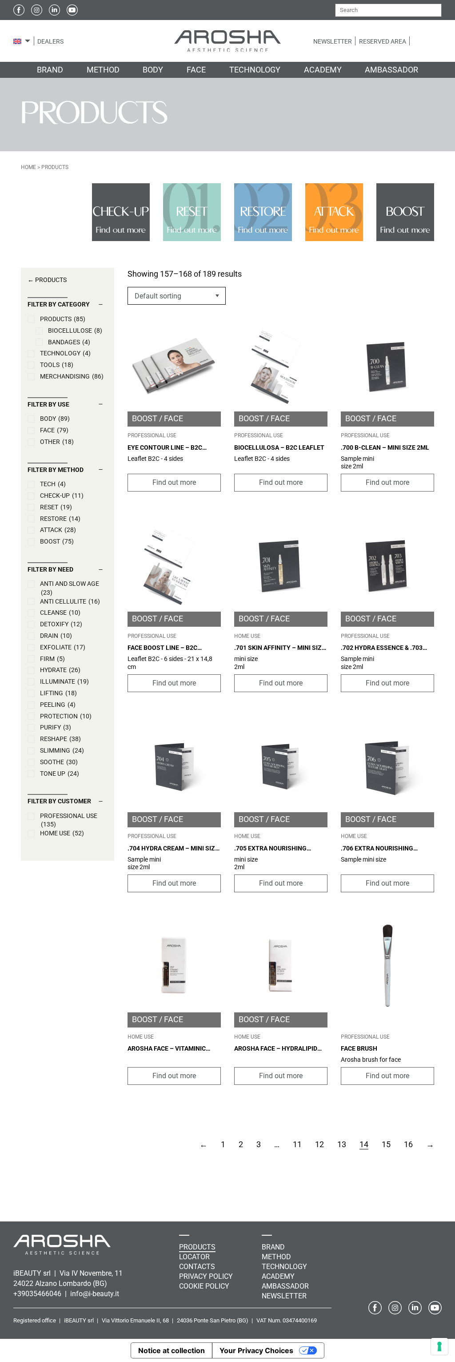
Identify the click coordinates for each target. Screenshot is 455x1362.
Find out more (174, 482)
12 (319, 1144)
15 (386, 1144)
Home (28, 167)
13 (341, 1144)
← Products (47, 279)
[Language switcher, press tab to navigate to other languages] (17, 41)
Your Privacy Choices (256, 1350)
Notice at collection (171, 1350)
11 (297, 1144)
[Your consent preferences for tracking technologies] (439, 1346)
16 (408, 1144)
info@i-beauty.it (94, 1293)
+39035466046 (38, 1293)
